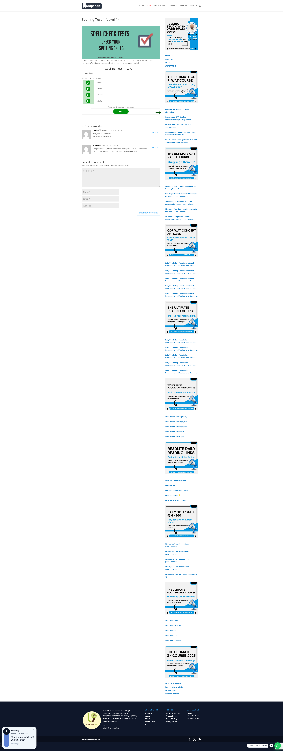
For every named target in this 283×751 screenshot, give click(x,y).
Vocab (172, 6)
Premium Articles (172, 694)
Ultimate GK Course (173, 683)
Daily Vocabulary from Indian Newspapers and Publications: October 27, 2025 (180, 364)
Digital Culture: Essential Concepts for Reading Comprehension (180, 187)
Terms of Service (173, 713)
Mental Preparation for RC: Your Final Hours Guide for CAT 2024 (180, 133)
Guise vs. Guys (171, 485)
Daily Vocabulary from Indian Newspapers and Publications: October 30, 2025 (180, 349)
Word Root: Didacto (173, 641)
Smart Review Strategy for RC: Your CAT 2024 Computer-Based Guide (181, 141)
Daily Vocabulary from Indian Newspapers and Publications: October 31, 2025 (180, 341)
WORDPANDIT (170, 66)
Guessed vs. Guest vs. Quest (176, 490)
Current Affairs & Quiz (174, 687)
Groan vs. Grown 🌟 (172, 495)
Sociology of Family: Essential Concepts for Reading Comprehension (181, 195)
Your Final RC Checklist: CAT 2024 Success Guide (178, 126)
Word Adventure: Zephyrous (176, 422)
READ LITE (169, 59)
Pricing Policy (171, 721)
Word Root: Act (171, 636)
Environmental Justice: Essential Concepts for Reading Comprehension (180, 218)
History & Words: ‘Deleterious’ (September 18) (177, 552)
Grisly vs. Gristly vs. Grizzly (175, 500)
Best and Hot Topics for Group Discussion (177, 110)
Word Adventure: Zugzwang (176, 417)
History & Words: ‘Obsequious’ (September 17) (177, 545)
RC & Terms (149, 719)
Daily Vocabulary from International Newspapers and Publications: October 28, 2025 (180, 279)
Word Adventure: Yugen (174, 436)
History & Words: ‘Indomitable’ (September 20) (177, 560)
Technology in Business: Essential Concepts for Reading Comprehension (180, 202)
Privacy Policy (171, 716)
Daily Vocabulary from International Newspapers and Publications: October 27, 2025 (180, 287)
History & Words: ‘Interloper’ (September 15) (181, 575)
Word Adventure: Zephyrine (176, 426)
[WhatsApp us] (277, 745)
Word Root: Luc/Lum (173, 626)
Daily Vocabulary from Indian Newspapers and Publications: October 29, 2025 (180, 371)
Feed (149, 6)
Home (141, 6)
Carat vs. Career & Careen (175, 480)
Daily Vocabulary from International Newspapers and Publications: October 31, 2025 (180, 264)
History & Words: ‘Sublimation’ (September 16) (177, 568)
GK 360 (167, 62)
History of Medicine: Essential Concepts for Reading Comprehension (181, 210)
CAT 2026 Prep (159, 6)
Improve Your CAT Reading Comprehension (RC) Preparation (178, 118)
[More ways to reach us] (271, 745)
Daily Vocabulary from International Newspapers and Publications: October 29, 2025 (180, 294)
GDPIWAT (169, 56)
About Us (193, 6)
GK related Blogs (171, 690)
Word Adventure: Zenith (174, 431)
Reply (155, 132)
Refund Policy (171, 719)
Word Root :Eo (170, 631)
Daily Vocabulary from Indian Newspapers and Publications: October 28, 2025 (180, 356)
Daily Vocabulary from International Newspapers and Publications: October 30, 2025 (180, 272)
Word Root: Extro (172, 621)
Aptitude (183, 6)
